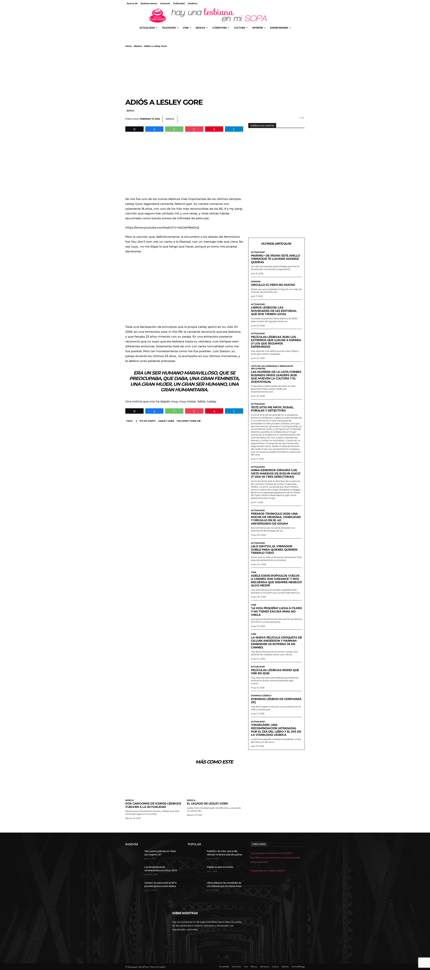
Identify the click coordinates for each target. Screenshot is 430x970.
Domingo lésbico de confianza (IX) (276, 700)
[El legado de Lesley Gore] (215, 783)
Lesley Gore (166, 421)
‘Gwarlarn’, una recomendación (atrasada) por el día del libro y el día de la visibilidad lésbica (276, 729)
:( (136, 421)
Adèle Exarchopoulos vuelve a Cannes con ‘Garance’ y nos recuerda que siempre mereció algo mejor (276, 580)
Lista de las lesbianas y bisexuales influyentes (272, 367)
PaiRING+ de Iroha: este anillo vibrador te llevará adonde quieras (275, 259)
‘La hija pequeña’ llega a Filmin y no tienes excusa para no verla (276, 611)
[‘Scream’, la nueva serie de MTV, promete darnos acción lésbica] (133, 887)
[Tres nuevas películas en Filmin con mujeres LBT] (133, 855)
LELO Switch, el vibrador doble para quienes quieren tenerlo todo (274, 549)
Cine (253, 572)
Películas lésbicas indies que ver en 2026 (275, 671)
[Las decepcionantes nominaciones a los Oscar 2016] (133, 871)
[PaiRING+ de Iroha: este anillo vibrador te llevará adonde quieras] (196, 855)
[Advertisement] (215, 72)
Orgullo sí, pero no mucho (273, 284)
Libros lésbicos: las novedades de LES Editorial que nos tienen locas (274, 311)
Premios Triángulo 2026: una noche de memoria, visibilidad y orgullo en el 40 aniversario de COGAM (276, 518)
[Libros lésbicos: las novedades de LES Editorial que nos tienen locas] (196, 887)
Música (138, 46)
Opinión (256, 281)
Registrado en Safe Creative (267, 870)
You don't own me (189, 421)
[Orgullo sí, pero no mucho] (196, 871)
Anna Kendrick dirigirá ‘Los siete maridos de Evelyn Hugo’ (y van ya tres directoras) (275, 473)
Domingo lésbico (261, 695)
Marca (170, 118)
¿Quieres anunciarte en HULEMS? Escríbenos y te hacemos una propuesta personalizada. (275, 857)
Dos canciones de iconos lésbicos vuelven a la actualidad (153, 805)
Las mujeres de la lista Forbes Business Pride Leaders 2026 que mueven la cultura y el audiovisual (276, 376)
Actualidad (258, 252)
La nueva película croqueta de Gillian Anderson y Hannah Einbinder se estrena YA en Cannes (276, 642)
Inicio (128, 46)
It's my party (147, 421)
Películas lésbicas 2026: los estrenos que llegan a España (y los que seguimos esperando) (276, 341)
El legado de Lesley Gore (207, 803)
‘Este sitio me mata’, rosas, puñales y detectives (272, 409)
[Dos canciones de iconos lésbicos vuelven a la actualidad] (153, 783)
